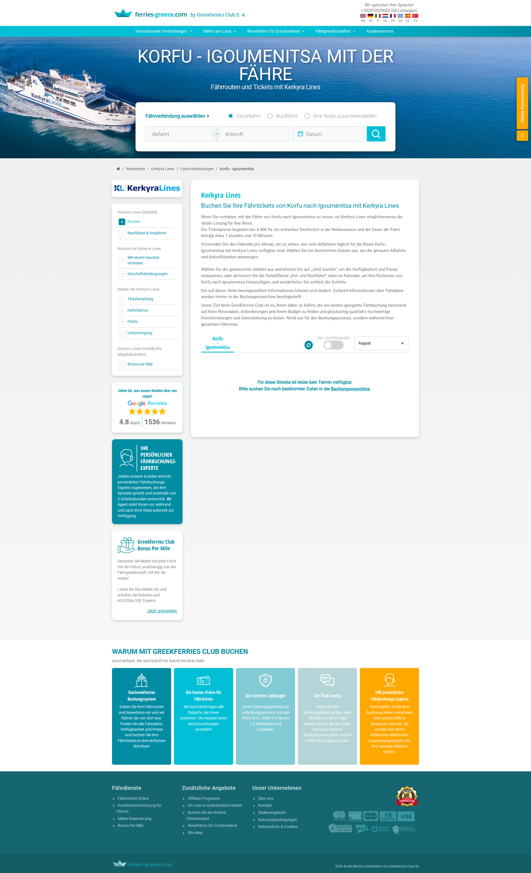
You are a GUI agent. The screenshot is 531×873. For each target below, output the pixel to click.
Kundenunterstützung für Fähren (139, 808)
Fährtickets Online (133, 798)
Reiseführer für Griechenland (212, 825)
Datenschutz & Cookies (278, 826)
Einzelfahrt (249, 115)
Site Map (195, 832)
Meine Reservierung (134, 818)
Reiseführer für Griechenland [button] (274, 31)
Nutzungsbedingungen (277, 819)
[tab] (217, 343)
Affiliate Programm (204, 798)
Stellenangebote (272, 812)
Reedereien (135, 169)
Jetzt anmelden (162, 611)
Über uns (265, 798)
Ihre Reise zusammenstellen (345, 115)
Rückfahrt (287, 115)
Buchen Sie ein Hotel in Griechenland (206, 815)
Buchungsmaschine (350, 388)
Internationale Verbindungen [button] (162, 31)
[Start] (118, 169)
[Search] (376, 133)
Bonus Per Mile (130, 825)
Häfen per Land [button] (217, 31)
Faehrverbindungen (197, 169)
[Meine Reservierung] (522, 135)
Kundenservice (380, 31)
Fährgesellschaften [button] (334, 31)
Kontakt (265, 805)
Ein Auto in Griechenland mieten (215, 805)
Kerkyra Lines (162, 169)
